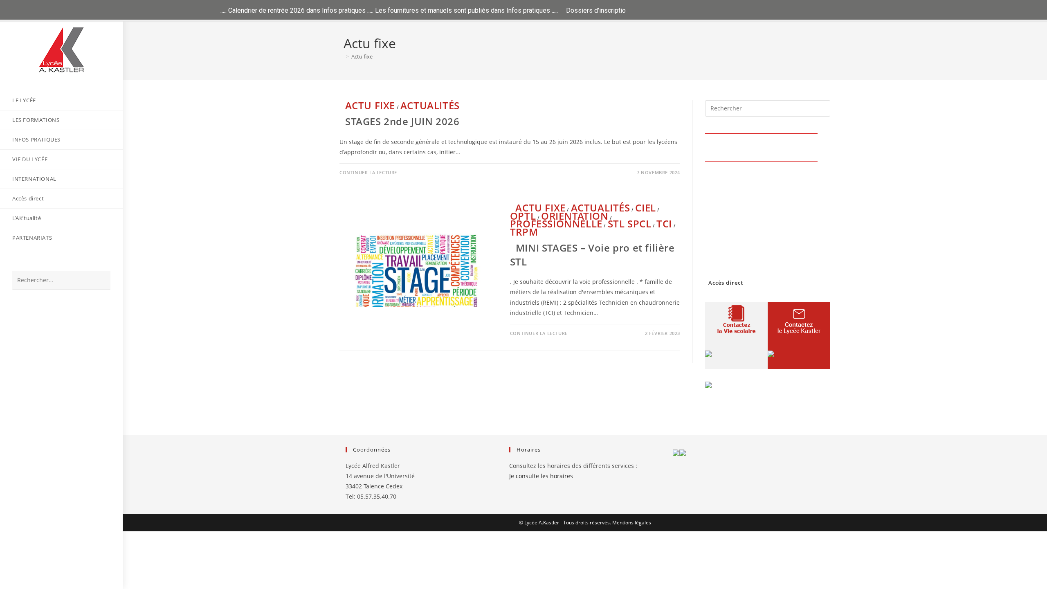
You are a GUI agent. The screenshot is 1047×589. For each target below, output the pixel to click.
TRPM (524, 231)
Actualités (430, 105)
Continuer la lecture (368, 172)
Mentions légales (631, 522)
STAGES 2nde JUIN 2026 (402, 121)
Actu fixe (362, 56)
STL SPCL (630, 223)
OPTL (523, 216)
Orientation (575, 216)
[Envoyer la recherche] (100, 280)
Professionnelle (556, 223)
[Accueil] (341, 56)
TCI (664, 223)
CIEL (645, 207)
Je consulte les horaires (541, 476)
